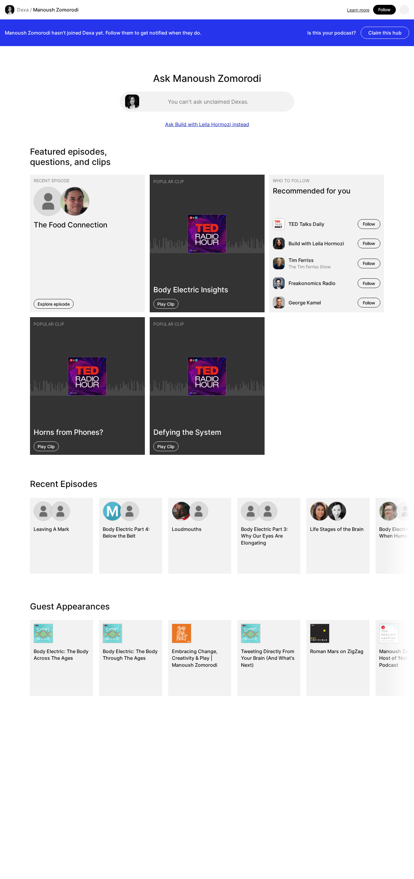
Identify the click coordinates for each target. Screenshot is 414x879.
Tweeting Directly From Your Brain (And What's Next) (268, 658)
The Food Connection (70, 224)
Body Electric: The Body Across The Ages (61, 654)
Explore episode (54, 303)
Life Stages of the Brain (337, 529)
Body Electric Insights (190, 289)
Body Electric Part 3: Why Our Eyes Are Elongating (264, 536)
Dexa (23, 10)
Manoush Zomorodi (55, 10)
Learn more (358, 9)
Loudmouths (187, 529)
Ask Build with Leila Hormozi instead (207, 124)
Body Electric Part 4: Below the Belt (126, 532)
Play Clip (166, 303)
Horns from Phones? (68, 432)
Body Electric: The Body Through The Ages (130, 654)
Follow (384, 9)
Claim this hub (385, 33)
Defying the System (187, 432)
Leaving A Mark (51, 529)
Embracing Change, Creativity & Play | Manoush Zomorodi (195, 658)
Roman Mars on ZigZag (336, 651)
